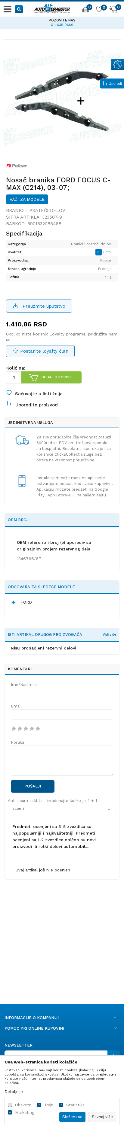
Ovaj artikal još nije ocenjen (42, 869)
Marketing (24, 1112)
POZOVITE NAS (38, 20)
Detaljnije (14, 1091)
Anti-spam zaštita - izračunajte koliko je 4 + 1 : (54, 800)
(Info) (107, 252)
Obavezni (24, 1105)
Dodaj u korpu (56, 377)
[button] (19, 9)
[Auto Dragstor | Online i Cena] (52, 8)
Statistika (75, 1105)
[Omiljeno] (99, 10)
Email (16, 706)
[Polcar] (17, 165)
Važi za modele (27, 199)
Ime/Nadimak (24, 684)
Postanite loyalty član (44, 351)
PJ (99, 252)
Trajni (49, 1105)
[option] (62, 98)
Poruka (17, 742)
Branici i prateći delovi (36, 210)
